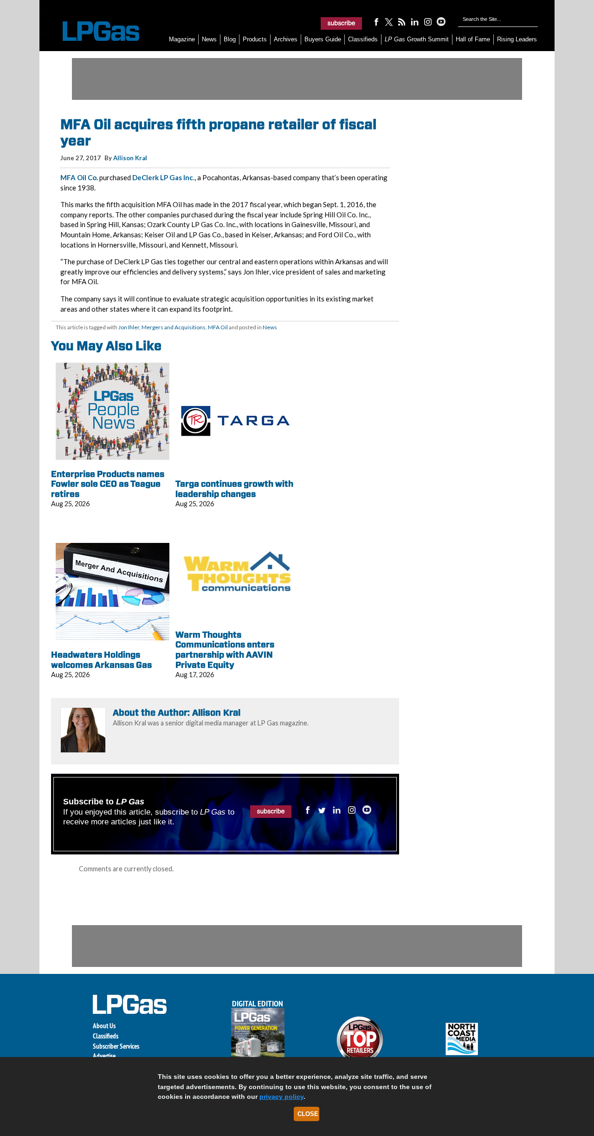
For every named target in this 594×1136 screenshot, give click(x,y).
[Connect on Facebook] (375, 21)
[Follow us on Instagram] (427, 21)
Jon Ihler (128, 327)
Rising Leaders (517, 39)
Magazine (182, 39)
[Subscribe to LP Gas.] (341, 23)
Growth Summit (417, 39)
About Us (104, 1025)
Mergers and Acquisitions (174, 327)
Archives (285, 39)
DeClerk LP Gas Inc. (163, 177)
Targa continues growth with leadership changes (234, 489)
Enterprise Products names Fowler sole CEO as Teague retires (107, 484)
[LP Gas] (93, 31)
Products (255, 39)
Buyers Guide (322, 39)
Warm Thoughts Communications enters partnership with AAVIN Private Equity (224, 650)
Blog (230, 39)
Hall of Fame (473, 39)
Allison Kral (130, 158)
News (209, 39)
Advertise (104, 1055)
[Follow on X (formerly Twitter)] (388, 21)
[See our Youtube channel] (440, 21)
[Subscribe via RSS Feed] (401, 21)
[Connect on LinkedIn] (414, 21)
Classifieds (363, 39)
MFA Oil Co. (79, 177)
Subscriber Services (116, 1046)
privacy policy (281, 1096)
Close (307, 1113)
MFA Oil (218, 327)
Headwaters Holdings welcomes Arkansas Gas (101, 660)
